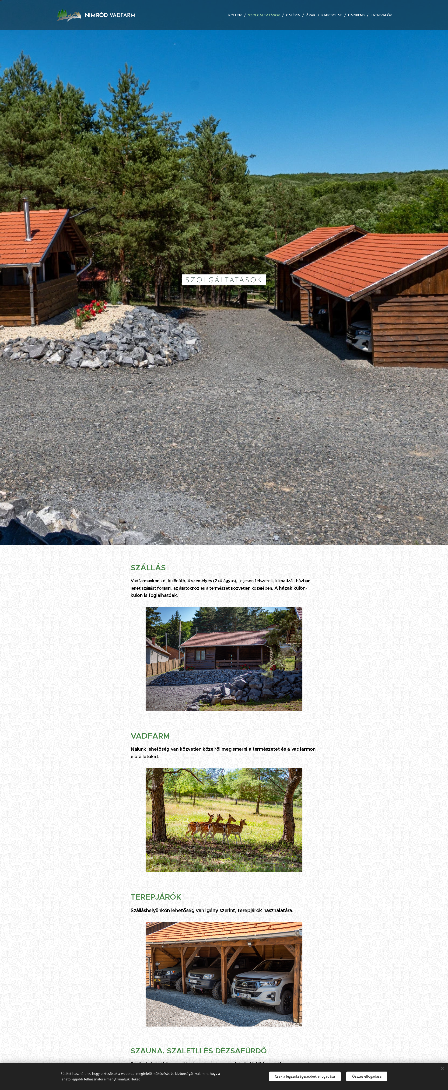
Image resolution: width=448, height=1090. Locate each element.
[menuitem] (236, 15)
